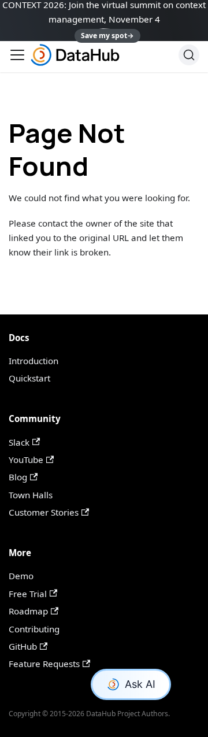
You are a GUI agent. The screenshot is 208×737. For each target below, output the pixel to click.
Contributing (34, 629)
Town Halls (31, 495)
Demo (21, 576)
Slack (19, 442)
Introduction (33, 360)
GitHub (23, 646)
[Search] (189, 55)
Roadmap (28, 611)
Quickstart (29, 378)
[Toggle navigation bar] (17, 55)
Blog (18, 477)
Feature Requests (44, 663)
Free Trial (28, 593)
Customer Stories (44, 512)
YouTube (26, 459)
